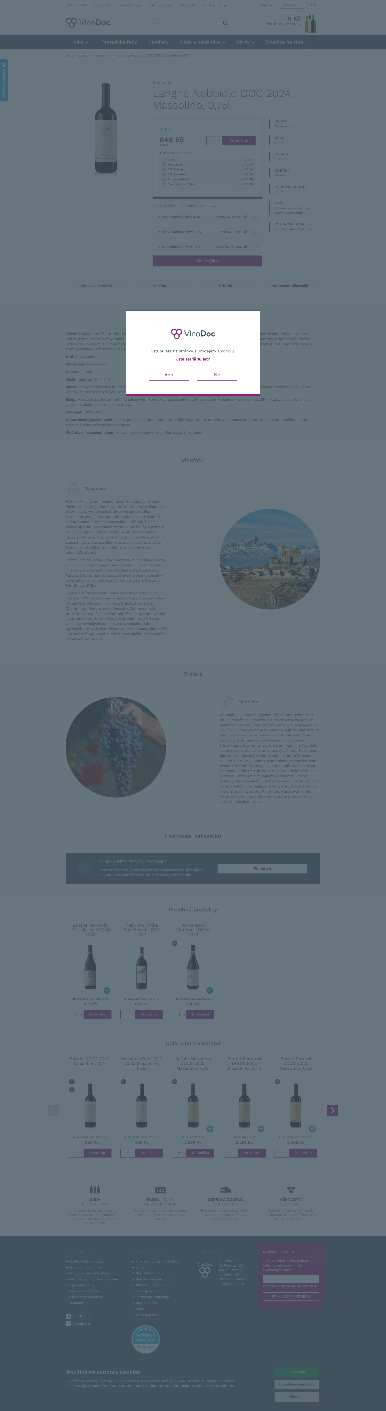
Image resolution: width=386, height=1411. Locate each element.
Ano (168, 374)
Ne (217, 374)
